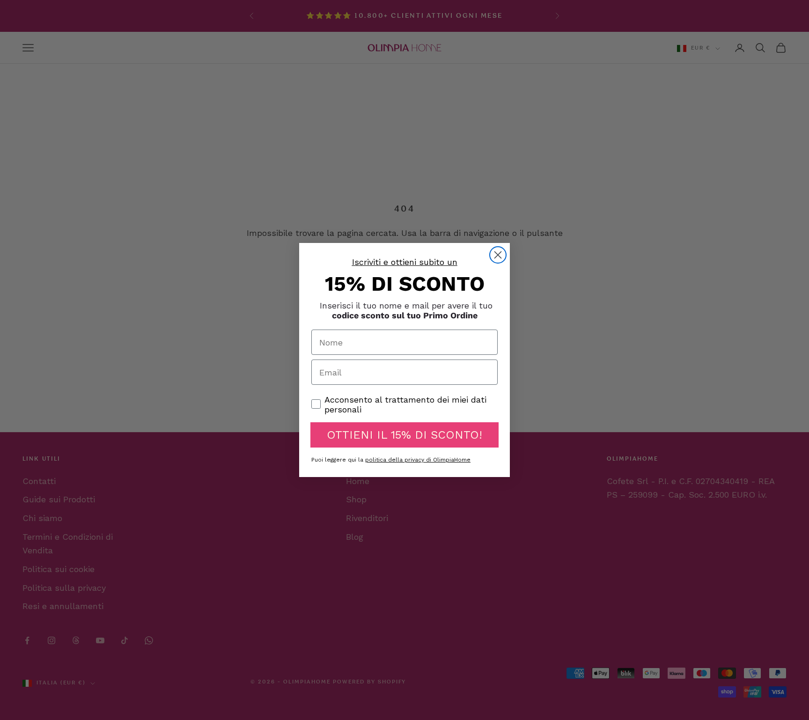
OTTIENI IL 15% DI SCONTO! (404, 434)
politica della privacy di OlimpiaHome (418, 459)
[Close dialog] (498, 255)
